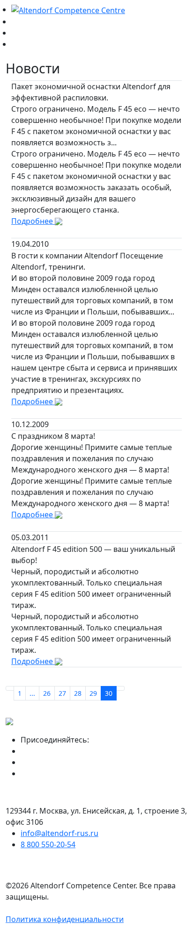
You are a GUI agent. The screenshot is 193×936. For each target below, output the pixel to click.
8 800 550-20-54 (48, 844)
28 (78, 693)
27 (62, 693)
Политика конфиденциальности (65, 919)
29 (93, 693)
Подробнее (33, 221)
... (32, 693)
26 (47, 693)
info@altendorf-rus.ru (59, 833)
